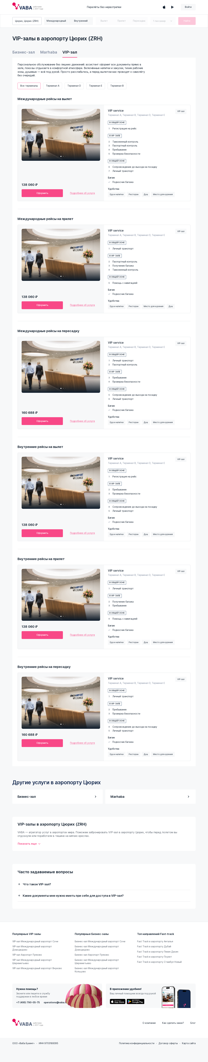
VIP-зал (69, 52)
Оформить (42, 193)
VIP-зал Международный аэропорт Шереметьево (32, 962)
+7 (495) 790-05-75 (28, 1002)
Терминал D (74, 85)
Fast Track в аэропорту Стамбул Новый (159, 962)
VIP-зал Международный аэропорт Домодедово (32, 948)
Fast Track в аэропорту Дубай (154, 946)
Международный (56, 21)
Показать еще (27, 843)
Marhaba (48, 52)
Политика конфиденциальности (136, 1043)
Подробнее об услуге (82, 193)
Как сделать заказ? (173, 1023)
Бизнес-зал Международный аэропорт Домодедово (97, 948)
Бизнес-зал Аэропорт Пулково (92, 954)
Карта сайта (189, 1043)
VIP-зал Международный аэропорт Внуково (37, 968)
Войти (188, 7)
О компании (149, 1023)
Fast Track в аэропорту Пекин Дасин (157, 951)
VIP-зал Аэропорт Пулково (27, 954)
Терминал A (52, 85)
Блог (193, 1023)
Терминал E (95, 85)
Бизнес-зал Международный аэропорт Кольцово (97, 970)
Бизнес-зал (23, 52)
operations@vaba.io (55, 1002)
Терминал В (117, 85)
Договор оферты (168, 1043)
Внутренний (81, 21)
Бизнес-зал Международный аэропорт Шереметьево (97, 962)
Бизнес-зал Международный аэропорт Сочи (100, 941)
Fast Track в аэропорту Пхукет (154, 956)
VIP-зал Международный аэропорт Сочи (35, 941)
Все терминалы (29, 85)
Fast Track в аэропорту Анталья (155, 941)
